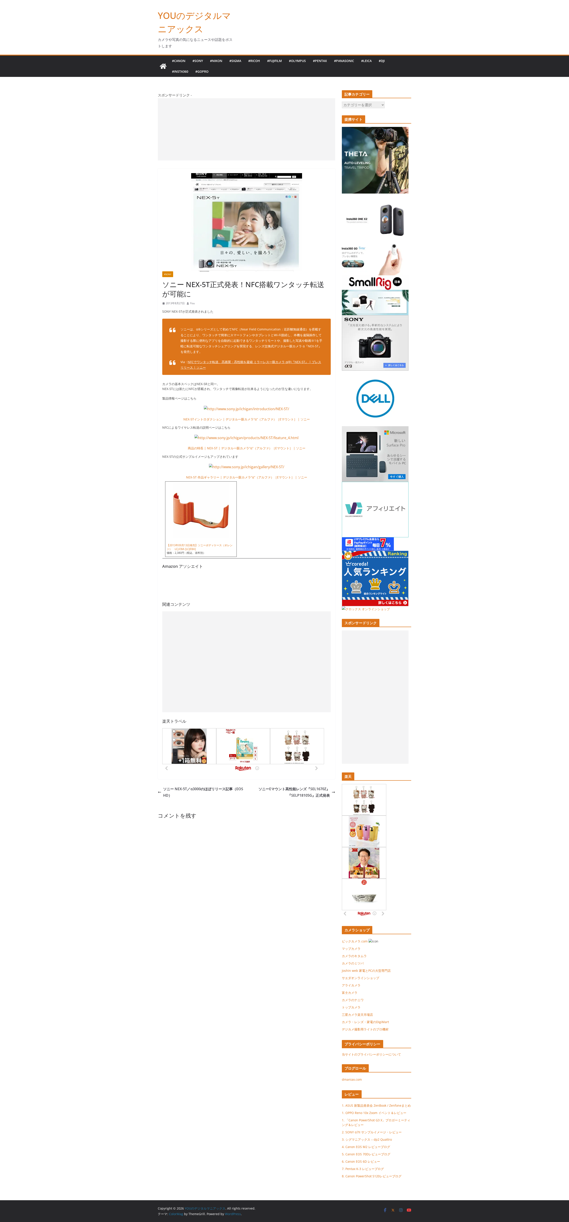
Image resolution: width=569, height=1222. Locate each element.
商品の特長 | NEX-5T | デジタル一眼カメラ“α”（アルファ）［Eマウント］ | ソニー (246, 448)
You (192, 303)
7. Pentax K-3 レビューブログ (363, 1169)
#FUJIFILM (274, 61)
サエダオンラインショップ (360, 978)
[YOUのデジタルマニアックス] (163, 66)
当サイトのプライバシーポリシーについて (371, 1054)
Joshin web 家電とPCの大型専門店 (366, 970)
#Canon (178, 61)
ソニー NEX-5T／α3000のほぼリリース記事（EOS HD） (203, 792)
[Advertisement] (246, 129)
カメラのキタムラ (354, 956)
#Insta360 (180, 71)
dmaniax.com (352, 1079)
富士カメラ (349, 992)
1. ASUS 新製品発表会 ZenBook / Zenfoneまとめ (376, 1105)
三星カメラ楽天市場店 (357, 1014)
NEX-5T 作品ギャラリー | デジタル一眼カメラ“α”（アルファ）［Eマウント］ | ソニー (246, 477)
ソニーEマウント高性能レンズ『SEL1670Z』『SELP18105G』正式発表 (294, 792)
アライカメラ (351, 985)
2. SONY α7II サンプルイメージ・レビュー (372, 1132)
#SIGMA (235, 61)
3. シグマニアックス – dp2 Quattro (367, 1139)
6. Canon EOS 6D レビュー (361, 1161)
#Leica (366, 61)
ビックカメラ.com (355, 941)
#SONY (197, 61)
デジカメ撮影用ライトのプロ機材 (365, 1029)
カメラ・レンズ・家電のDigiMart (365, 1022)
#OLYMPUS (297, 61)
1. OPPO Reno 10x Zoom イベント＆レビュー (374, 1113)
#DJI (382, 61)
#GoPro (201, 71)
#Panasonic (344, 61)
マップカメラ (351, 948)
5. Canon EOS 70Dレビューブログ (366, 1154)
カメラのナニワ (353, 1000)
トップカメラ (353, 1007)
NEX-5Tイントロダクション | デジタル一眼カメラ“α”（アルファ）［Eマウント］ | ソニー (246, 419)
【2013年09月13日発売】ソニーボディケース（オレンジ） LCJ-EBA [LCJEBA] (199, 547)
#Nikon (216, 61)
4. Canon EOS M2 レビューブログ (366, 1147)
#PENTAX (320, 61)
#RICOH (254, 61)
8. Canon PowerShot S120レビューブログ (371, 1176)
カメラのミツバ (353, 963)
